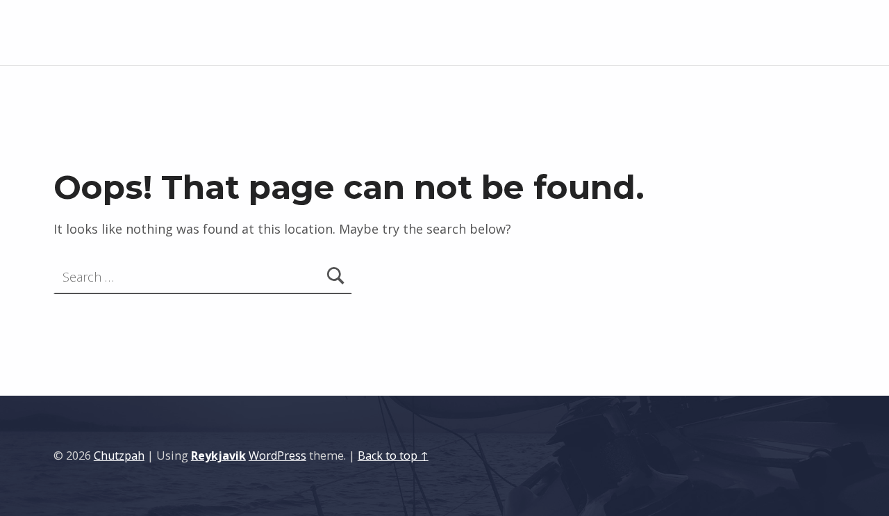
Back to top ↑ (393, 455)
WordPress (277, 455)
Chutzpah (119, 455)
